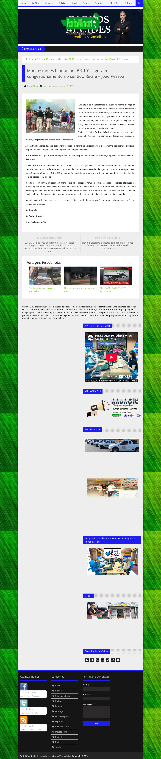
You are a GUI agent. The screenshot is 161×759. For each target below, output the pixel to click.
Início (23, 3)
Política (35, 3)
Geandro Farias (62, 726)
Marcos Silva (61, 731)
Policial (62, 3)
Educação (113, 3)
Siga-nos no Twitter (23, 709)
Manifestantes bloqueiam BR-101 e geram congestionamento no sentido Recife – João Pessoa (87, 59)
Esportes (99, 3)
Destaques (60, 706)
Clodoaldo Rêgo (62, 695)
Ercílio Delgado (62, 716)
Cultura (128, 3)
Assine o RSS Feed (23, 726)
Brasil (74, 3)
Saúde (86, 3)
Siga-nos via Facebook (24, 692)
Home (31, 59)
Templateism (65, 756)
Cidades (49, 3)
